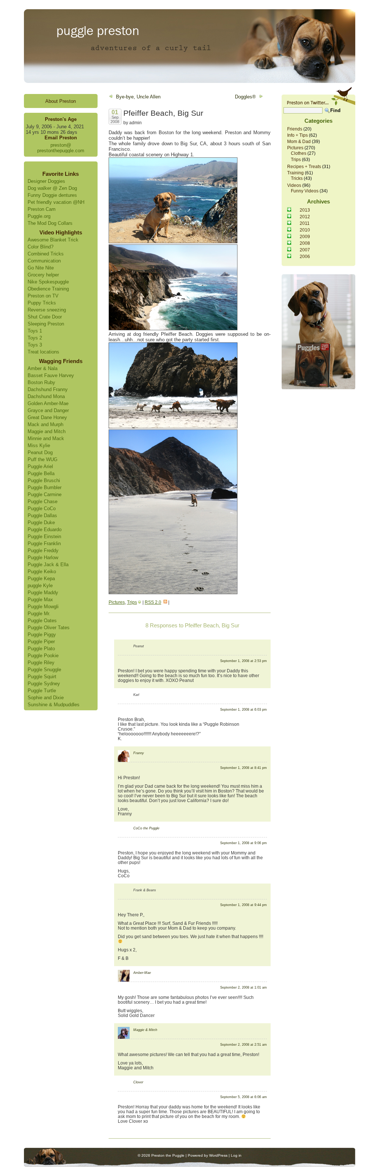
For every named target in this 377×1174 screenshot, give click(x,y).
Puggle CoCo (42, 508)
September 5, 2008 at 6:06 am (243, 1097)
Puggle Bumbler (44, 487)
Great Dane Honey (47, 417)
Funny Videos (304, 190)
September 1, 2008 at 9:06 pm (243, 843)
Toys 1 (35, 331)
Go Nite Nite (41, 268)
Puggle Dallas (42, 515)
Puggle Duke (41, 522)
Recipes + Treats (304, 166)
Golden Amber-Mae (48, 403)
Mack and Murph (45, 424)
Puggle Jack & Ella (48, 564)
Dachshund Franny (48, 389)
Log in (236, 1155)
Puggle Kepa (41, 578)
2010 (305, 229)
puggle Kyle (40, 585)
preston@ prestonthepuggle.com (60, 147)
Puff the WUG (42, 459)
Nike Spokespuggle (48, 282)
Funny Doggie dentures (52, 195)
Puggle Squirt (42, 676)
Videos (294, 185)
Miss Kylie (39, 445)
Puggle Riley (41, 662)
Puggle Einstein (44, 536)
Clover (138, 1082)
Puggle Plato (41, 648)
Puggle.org (39, 216)
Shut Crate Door (45, 317)
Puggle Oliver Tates (49, 627)
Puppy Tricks (42, 303)
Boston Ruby (41, 382)
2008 (305, 243)
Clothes (298, 153)
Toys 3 (35, 345)
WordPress (218, 1155)
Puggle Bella (41, 473)
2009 (305, 236)
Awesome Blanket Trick (53, 240)
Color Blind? (40, 247)
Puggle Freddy (43, 550)
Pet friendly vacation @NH (56, 202)
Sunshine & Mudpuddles (54, 704)
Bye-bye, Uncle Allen (138, 97)
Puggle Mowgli (43, 606)
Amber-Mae (142, 973)
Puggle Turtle (42, 690)
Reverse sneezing (47, 310)
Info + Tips (297, 135)
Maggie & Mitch (145, 1030)
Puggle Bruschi (44, 480)
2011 (305, 223)
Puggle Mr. (39, 613)
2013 (305, 210)
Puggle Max (40, 599)
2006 (305, 256)
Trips (132, 602)
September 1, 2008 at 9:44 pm (243, 905)
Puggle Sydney (44, 683)
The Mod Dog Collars (50, 223)
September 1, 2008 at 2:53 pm (243, 661)
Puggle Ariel (40, 466)
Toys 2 (35, 338)
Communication (44, 261)
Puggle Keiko (42, 571)
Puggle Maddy (43, 592)
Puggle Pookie (43, 655)
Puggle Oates (42, 620)
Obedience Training (48, 289)
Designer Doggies (46, 181)
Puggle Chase (42, 501)
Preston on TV (43, 296)
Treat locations (43, 352)
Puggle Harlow (43, 557)
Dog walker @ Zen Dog (52, 188)
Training (295, 172)
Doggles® (245, 97)
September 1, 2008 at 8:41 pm (243, 768)
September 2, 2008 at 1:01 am (243, 987)
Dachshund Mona (46, 396)
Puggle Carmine (44, 494)
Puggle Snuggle (44, 669)
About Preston (60, 101)
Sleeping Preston (46, 324)
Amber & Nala (42, 368)
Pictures (117, 602)
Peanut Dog (40, 452)
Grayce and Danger (48, 410)
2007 (305, 249)
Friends (294, 128)
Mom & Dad (299, 141)
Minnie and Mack (46, 438)
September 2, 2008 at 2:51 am (243, 1044)
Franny (138, 753)
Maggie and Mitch (47, 431)
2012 (305, 216)
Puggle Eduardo (44, 529)
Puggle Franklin (44, 543)
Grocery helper (43, 275)
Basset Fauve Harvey (51, 375)
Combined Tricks (46, 254)
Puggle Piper (41, 641)
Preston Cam (42, 209)
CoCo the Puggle (146, 828)
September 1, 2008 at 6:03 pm (243, 709)
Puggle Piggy (42, 634)
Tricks (297, 178)
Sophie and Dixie (46, 697)
